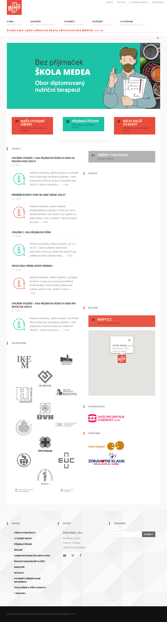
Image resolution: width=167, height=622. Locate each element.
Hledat (148, 534)
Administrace (158, 2)
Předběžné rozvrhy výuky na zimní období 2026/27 (39, 194)
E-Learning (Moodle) (138, 2)
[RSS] (72, 555)
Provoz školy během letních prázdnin (32, 265)
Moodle (19, 572)
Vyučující (102, 23)
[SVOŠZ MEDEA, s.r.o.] (14, 7)
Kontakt (109, 2)
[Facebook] (80, 555)
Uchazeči (43, 23)
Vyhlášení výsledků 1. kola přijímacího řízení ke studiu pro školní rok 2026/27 (44, 305)
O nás (14, 23)
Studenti (74, 23)
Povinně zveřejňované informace (27, 580)
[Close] (129, 340)
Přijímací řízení (23, 544)
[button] (121, 358)
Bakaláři (121, 2)
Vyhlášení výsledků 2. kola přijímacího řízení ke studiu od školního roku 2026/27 (43, 159)
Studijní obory (23, 538)
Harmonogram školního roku (32, 555)
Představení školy (25, 532)
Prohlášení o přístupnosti (30, 587)
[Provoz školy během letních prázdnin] (19, 283)
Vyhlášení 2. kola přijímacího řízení (31, 232)
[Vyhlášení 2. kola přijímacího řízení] (19, 249)
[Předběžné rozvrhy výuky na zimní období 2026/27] (19, 212)
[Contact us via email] (65, 555)
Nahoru (20, 593)
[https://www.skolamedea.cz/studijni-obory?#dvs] (83, 76)
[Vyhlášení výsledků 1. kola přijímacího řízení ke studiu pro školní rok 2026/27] (19, 324)
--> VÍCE (65, 184)
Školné (18, 549)
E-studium (132, 23)
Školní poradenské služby (29, 561)
